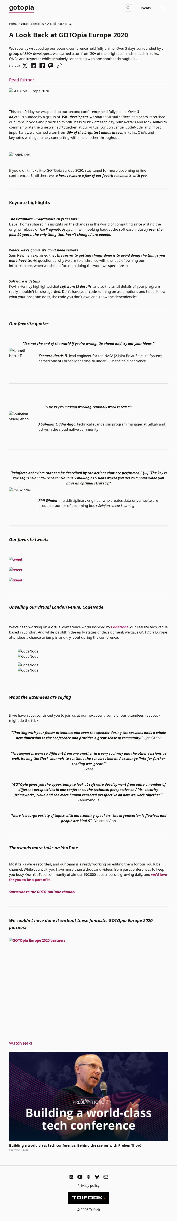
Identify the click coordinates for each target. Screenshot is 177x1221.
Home (13, 24)
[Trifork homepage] (88, 1198)
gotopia (21, 7)
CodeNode (119, 627)
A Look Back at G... (59, 24)
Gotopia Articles (32, 24)
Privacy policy (88, 1185)
